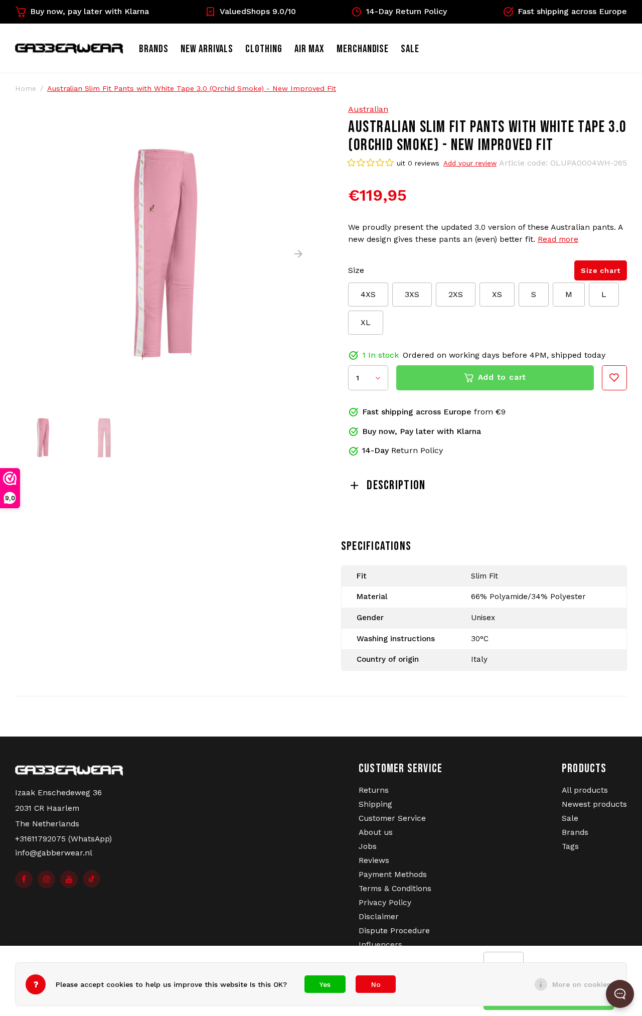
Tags (570, 846)
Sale (570, 818)
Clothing (263, 49)
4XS (368, 294)
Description (396, 485)
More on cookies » (584, 984)
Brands (154, 49)
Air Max (309, 49)
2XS (455, 294)
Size (356, 270)
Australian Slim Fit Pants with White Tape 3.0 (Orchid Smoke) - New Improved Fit (191, 88)
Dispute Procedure (394, 930)
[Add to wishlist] (614, 377)
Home (25, 88)
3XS (412, 294)
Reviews (374, 860)
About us (376, 832)
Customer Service (392, 818)
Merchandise (363, 49)
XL (366, 322)
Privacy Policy (385, 902)
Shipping (375, 804)
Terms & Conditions (395, 888)
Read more (558, 239)
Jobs (368, 846)
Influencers (380, 944)
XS (497, 294)
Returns (374, 790)
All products (585, 790)
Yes (325, 984)
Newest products (594, 804)
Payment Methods (393, 874)
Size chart (600, 270)
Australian (368, 109)
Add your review (470, 163)
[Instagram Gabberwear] (46, 879)
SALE (410, 49)
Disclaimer (379, 916)
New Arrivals (207, 49)
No (376, 984)
